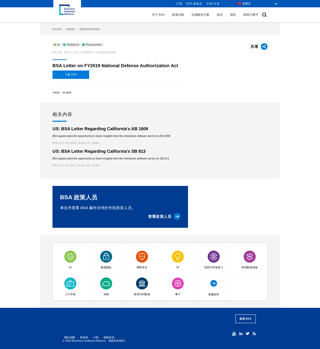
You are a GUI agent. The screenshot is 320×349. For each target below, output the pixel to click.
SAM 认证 (213, 3)
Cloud (66, 92)
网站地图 (69, 337)
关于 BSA (158, 14)
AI (58, 44)
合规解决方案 (200, 14)
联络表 (84, 337)
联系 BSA (246, 318)
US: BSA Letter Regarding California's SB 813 (99, 151)
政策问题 (178, 14)
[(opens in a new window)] (234, 333)
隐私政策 (109, 337)
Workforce (72, 44)
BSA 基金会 (194, 3)
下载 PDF (71, 74)
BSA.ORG (57, 29)
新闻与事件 (250, 14)
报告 (233, 14)
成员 (220, 14)
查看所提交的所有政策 (90, 29)
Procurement (93, 44)
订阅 (179, 3)
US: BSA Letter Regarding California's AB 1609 (100, 128)
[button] (264, 15)
